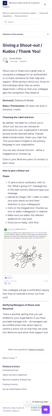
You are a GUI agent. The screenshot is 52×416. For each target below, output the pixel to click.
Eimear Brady (15, 58)
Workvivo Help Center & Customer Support (19, 13)
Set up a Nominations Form (15, 389)
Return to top (9, 358)
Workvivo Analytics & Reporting (17, 379)
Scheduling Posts (10, 370)
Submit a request (36, 349)
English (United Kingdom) (38, 409)
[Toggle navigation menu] (44, 5)
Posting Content (21, 16)
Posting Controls (10, 384)
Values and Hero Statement (15, 375)
